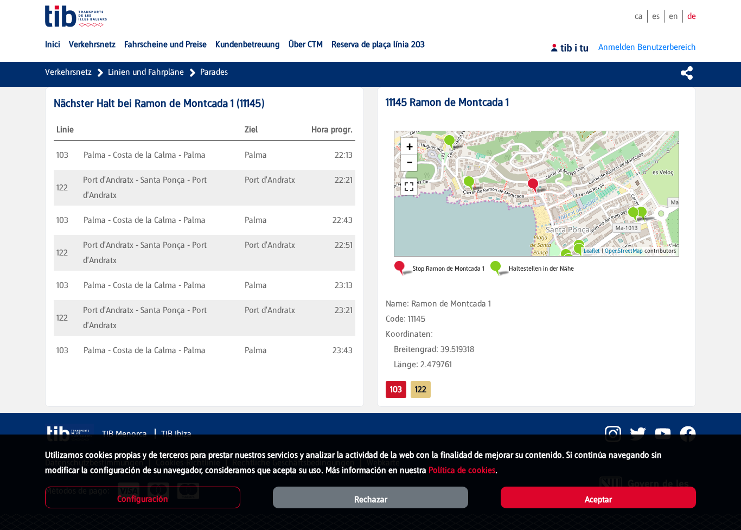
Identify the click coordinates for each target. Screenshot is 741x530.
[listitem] (608, 434)
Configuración (142, 499)
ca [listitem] (639, 16)
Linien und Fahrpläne (146, 72)
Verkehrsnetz (68, 72)
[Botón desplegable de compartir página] (687, 73)
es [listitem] (656, 16)
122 (420, 389)
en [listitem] (673, 16)
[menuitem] (52, 44)
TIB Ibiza (176, 434)
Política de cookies (462, 470)
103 (396, 389)
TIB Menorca (125, 434)
